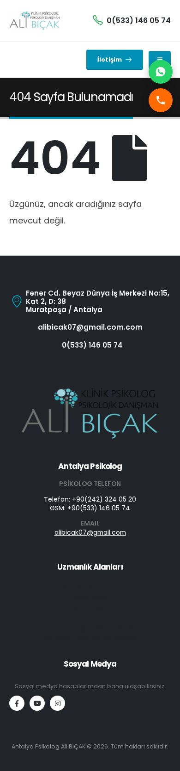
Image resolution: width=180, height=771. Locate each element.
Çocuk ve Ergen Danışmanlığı (90, 628)
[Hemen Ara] (161, 100)
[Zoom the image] (90, 392)
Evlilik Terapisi (90, 607)
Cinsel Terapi (90, 618)
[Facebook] (16, 703)
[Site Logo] (34, 20)
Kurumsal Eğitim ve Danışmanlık (90, 638)
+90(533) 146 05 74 (98, 508)
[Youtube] (37, 703)
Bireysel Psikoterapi (90, 587)
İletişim (110, 59)
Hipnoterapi (90, 597)
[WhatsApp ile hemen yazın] (161, 72)
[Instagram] (57, 703)
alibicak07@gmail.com (90, 532)
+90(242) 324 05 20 (104, 499)
